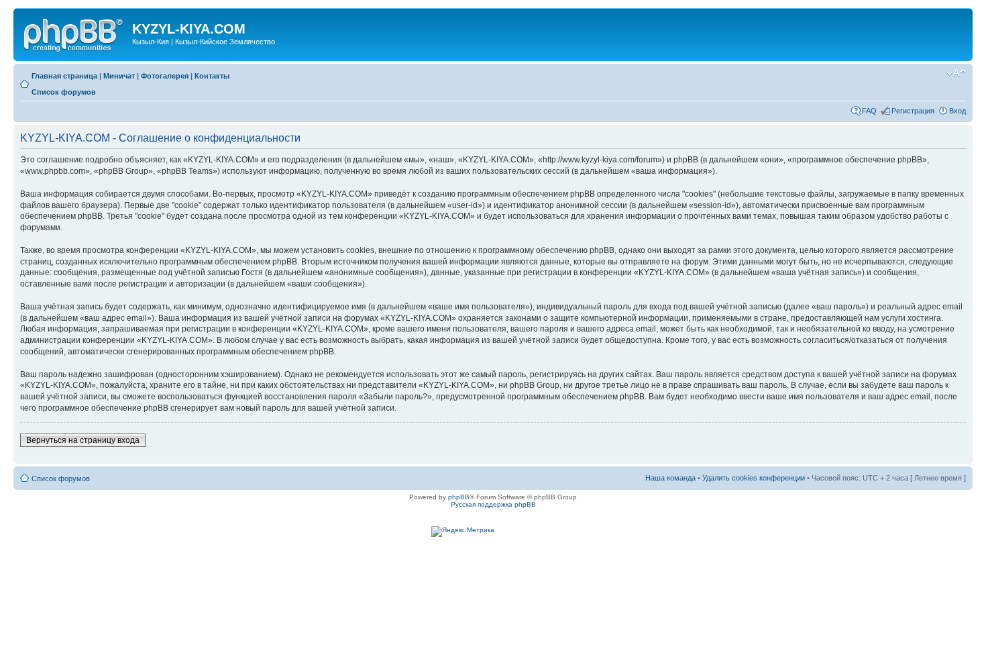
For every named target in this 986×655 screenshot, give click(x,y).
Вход (957, 111)
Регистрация (912, 111)
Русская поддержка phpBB (493, 504)
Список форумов (64, 92)
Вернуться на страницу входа (83, 440)
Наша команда (670, 478)
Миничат (119, 76)
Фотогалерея (164, 76)
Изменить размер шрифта (956, 73)
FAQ (869, 111)
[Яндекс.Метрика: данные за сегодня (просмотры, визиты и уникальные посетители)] (462, 531)
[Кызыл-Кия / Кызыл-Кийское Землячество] (74, 32)
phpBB (459, 497)
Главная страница (64, 76)
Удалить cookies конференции (753, 478)
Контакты (212, 76)
